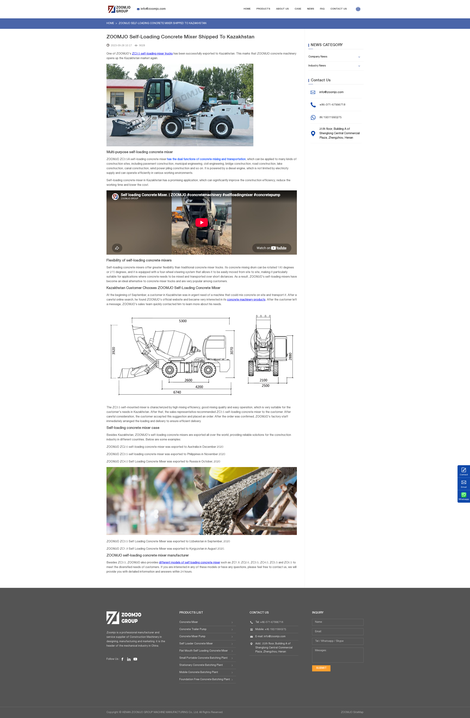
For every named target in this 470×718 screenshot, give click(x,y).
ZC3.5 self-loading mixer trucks (152, 54)
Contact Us (338, 9)
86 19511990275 (330, 117)
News (310, 9)
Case (298, 9)
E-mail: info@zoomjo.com (270, 636)
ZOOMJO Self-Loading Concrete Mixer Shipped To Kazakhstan (162, 23)
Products (263, 9)
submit (321, 668)
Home (247, 9)
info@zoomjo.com (153, 9)
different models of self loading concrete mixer (189, 562)
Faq (322, 9)
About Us (282, 9)
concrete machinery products (246, 300)
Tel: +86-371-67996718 (269, 622)
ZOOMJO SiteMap (352, 712)
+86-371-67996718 (332, 105)
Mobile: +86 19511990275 (270, 629)
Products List (191, 613)
